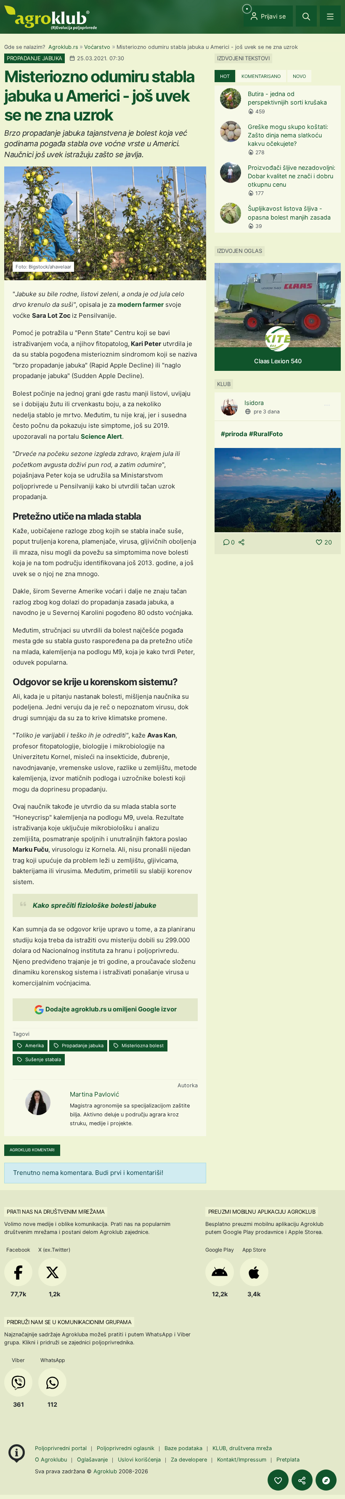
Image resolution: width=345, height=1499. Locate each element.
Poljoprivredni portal (61, 1448)
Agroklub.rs (63, 47)
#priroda (234, 434)
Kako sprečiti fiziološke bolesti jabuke (95, 905)
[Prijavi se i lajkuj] (278, 1480)
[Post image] (278, 489)
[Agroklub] (50, 17)
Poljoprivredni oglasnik (126, 1448)
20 (328, 542)
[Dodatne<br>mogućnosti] (326, 1480)
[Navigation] (330, 16)
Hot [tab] (225, 76)
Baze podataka (184, 1448)
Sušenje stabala (42, 1059)
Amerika (34, 1045)
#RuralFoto (266, 434)
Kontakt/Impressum (241, 1459)
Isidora (254, 402)
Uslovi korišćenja (139, 1459)
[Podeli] (302, 1480)
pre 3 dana (267, 411)
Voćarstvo (97, 47)
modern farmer (140, 304)
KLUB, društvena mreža (242, 1448)
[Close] (306, 16)
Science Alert (101, 436)
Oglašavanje (92, 1459)
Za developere (189, 1459)
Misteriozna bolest (142, 1045)
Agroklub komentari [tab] (32, 1150)
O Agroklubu (51, 1459)
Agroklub (105, 1471)
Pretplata (288, 1459)
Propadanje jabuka (82, 1045)
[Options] (326, 405)
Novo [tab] (299, 76)
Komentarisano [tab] (261, 76)
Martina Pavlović (94, 1094)
